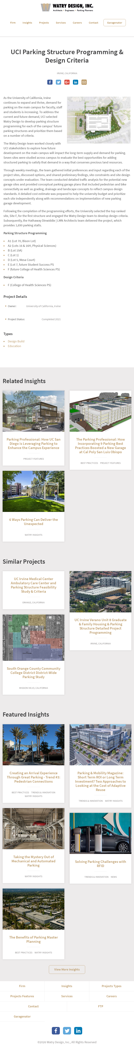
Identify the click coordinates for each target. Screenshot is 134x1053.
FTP (100, 1006)
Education (14, 346)
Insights (27, 22)
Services (61, 22)
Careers (77, 22)
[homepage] (67, 7)
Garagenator (114, 22)
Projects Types (111, 986)
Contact (93, 22)
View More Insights (67, 969)
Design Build (16, 341)
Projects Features (22, 996)
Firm (13, 22)
